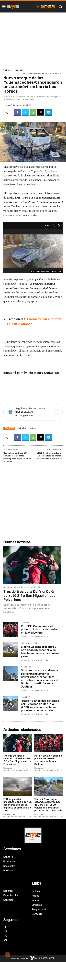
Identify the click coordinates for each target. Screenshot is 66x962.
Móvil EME (25, 697)
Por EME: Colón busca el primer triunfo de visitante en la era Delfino (39, 629)
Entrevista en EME (29, 643)
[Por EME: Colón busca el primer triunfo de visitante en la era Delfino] (10, 629)
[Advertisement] (33, 40)
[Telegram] (48, 112)
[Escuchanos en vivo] (45, 6)
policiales (21, 428)
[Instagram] (5, 931)
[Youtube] (5, 940)
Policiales (7, 70)
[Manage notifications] (7, 954)
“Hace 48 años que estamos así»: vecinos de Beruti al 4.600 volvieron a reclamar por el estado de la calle (40, 705)
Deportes (7, 587)
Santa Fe (19, 70)
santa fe (32, 428)
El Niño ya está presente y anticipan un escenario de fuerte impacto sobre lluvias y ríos (40, 651)
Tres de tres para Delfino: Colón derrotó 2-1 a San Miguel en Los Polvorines (29, 596)
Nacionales (26, 667)
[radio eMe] (13, 6)
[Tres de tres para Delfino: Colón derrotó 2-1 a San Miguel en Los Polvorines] (32, 565)
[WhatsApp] (33, 112)
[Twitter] (25, 112)
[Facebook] (17, 112)
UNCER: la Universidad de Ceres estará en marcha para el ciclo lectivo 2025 (50, 456)
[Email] (40, 112)
